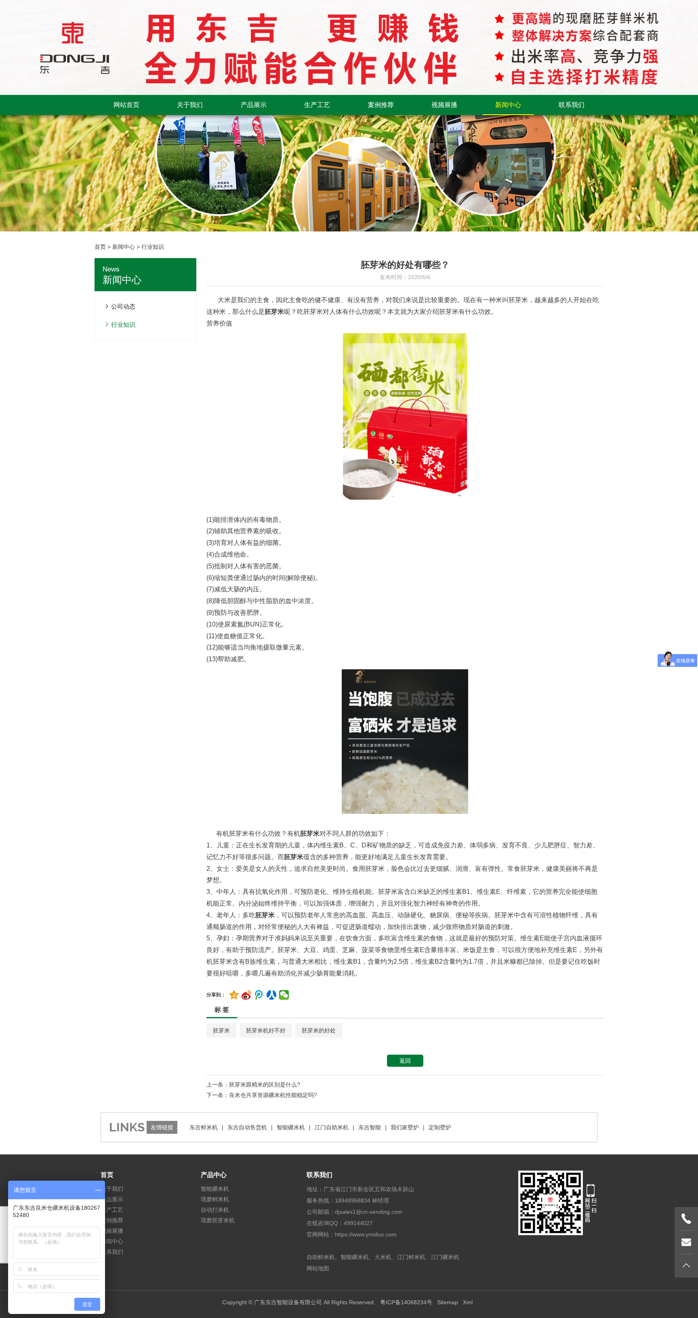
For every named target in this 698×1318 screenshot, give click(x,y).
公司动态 (123, 306)
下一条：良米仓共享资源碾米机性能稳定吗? (261, 1095)
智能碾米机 (291, 1127)
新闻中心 (508, 104)
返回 (405, 1060)
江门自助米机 (332, 1127)
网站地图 (318, 1268)
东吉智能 (369, 1127)
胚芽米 (221, 1030)
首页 (100, 247)
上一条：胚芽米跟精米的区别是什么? (253, 1084)
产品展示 (254, 104)
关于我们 (190, 104)
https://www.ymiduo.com (366, 1234)
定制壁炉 (440, 1127)
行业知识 (152, 247)
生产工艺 (317, 104)
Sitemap (447, 1302)
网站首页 (126, 104)
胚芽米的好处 (319, 1030)
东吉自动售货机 (247, 1127)
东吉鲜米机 (203, 1127)
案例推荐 (381, 104)
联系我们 (571, 104)
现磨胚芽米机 (218, 1220)
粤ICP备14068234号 (406, 1302)
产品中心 (214, 1174)
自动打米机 (215, 1210)
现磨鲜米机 (215, 1199)
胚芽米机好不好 (266, 1030)
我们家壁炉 (405, 1127)
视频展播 (444, 104)
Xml (468, 1302)
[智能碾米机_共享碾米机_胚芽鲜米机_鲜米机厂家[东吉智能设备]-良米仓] (349, 47)
